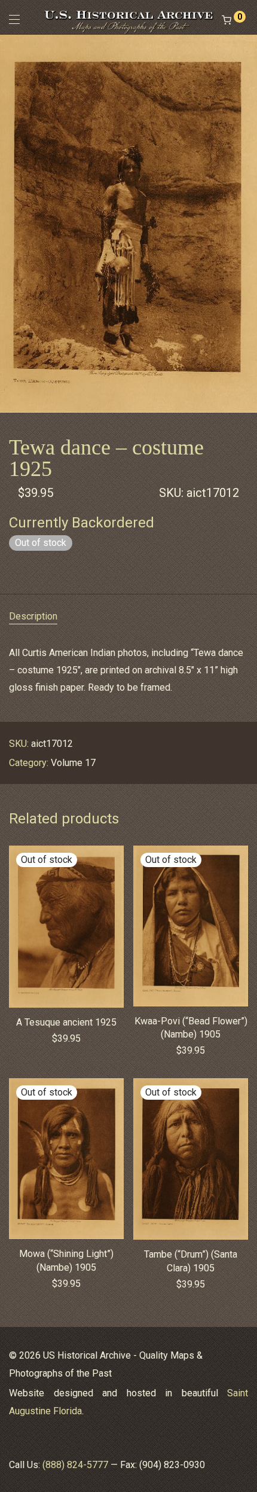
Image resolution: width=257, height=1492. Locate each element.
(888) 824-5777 (75, 1464)
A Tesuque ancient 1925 (66, 1022)
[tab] (128, 616)
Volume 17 (73, 762)
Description (33, 616)
